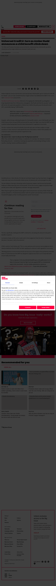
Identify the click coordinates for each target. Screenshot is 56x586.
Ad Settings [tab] (35, 282)
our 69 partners (10, 290)
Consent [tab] (7, 282)
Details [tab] (21, 282)
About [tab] (48, 282)
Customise (27, 307)
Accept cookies (46, 307)
